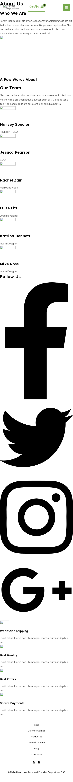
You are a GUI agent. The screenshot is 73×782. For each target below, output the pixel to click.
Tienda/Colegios (36, 742)
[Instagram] (39, 762)
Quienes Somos (36, 730)
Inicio (36, 724)
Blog (36, 748)
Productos (36, 736)
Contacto (36, 754)
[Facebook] (33, 762)
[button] (36, 398)
